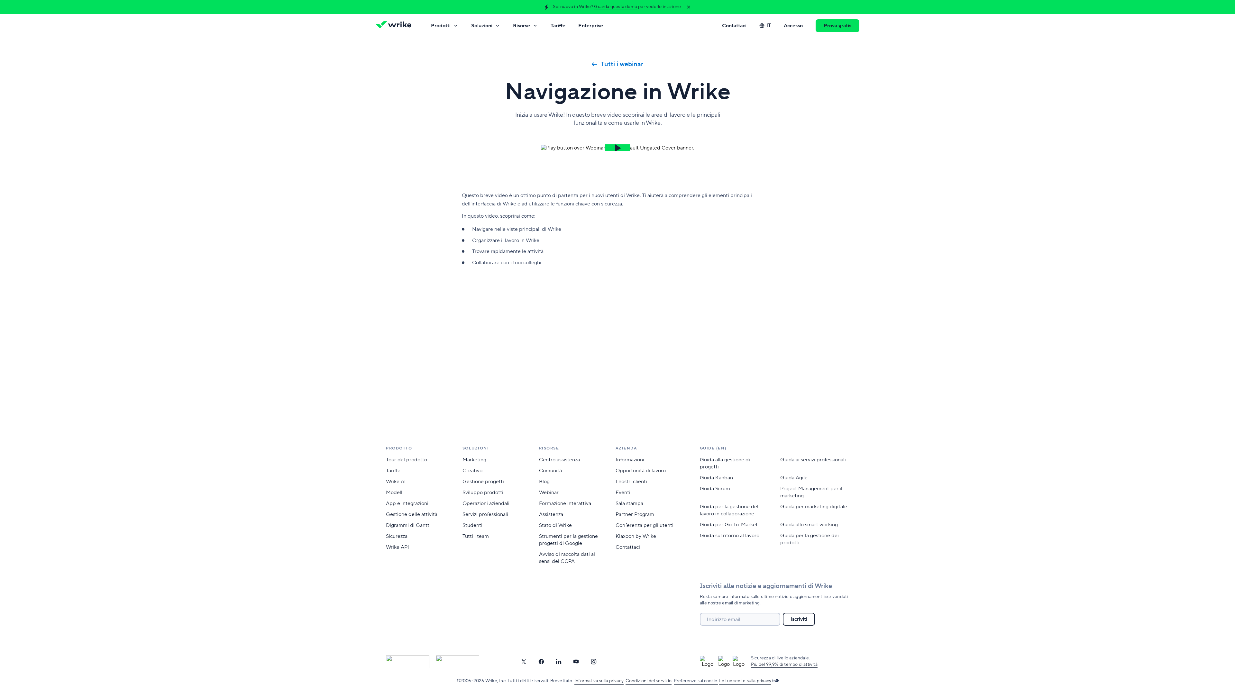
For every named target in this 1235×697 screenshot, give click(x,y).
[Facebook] (541, 662)
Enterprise (590, 26)
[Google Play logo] (457, 661)
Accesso (793, 26)
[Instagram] (594, 662)
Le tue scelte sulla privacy (745, 681)
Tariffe (558, 26)
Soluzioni (481, 26)
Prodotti (441, 26)
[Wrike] (396, 25)
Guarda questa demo (615, 7)
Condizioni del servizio (649, 681)
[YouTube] (576, 662)
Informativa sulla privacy (599, 681)
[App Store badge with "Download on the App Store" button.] (407, 661)
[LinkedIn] (559, 662)
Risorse (521, 26)
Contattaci (734, 26)
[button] (617, 147)
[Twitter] (524, 662)
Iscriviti (799, 619)
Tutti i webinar (622, 64)
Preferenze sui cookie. (696, 681)
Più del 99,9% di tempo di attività (784, 664)
